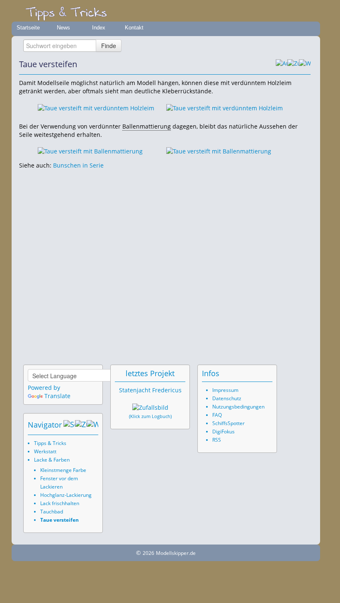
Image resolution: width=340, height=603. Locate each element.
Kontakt (134, 27)
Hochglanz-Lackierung (66, 494)
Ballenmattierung (146, 126)
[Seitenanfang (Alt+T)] (69, 424)
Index (98, 27)
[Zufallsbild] (150, 408)
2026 (148, 553)
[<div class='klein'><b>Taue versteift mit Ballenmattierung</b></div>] (90, 151)
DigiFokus (223, 431)
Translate (57, 396)
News (63, 27)
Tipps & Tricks (50, 443)
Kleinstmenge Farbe (63, 470)
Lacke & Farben (52, 459)
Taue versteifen (59, 519)
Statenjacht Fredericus (150, 390)
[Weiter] (305, 64)
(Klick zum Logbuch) (150, 416)
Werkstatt (45, 451)
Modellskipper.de (176, 553)
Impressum (225, 390)
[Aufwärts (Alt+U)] (281, 64)
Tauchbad (51, 511)
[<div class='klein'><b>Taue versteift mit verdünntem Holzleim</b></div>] (96, 107)
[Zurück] (293, 64)
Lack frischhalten (59, 503)
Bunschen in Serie (78, 165)
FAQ (217, 414)
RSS (216, 439)
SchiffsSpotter (228, 423)
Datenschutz (226, 398)
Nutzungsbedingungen (238, 406)
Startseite (28, 27)
